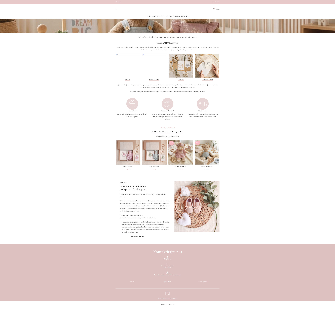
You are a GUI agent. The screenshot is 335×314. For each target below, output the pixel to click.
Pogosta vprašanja (203, 281)
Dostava (132, 281)
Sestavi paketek (154, 79)
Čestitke (181, 79)
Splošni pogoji (167, 281)
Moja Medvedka (128, 166)
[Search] (116, 9)
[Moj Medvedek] (154, 152)
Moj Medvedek (154, 166)
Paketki (127, 79)
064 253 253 (119, 2)
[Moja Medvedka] (128, 152)
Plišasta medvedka (180, 166)
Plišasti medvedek (207, 166)
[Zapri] (2, 309)
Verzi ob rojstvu (207, 79)
